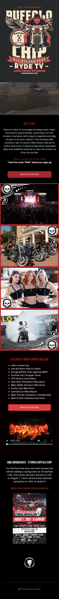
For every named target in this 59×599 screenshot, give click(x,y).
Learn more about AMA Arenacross (30, 488)
